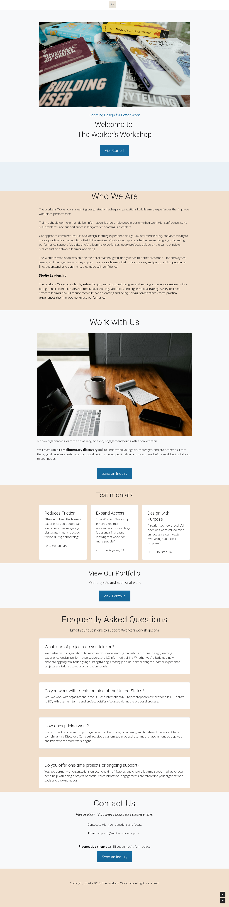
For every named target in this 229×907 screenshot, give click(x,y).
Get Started (114, 150)
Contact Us (180, 5)
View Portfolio (114, 596)
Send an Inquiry (114, 473)
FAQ (162, 5)
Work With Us (101, 5)
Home (56, 5)
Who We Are (76, 5)
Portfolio (146, 5)
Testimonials (125, 5)
